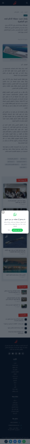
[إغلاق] (3, 212)
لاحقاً (9, 230)
